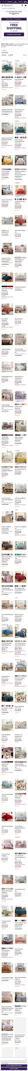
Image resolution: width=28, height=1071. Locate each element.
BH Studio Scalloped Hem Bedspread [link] (20, 679)
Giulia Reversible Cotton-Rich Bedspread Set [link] (7, 407)
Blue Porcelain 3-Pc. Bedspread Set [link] (20, 111)
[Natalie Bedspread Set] (7, 367)
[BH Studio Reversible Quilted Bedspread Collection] (20, 1025)
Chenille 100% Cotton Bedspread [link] (20, 203)
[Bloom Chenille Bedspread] (20, 784)
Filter (4, 55)
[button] (22, 5)
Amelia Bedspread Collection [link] (6, 736)
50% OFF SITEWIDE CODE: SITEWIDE (14, 11)
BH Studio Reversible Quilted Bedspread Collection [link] (20, 1037)
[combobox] (14, 8)
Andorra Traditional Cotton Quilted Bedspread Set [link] (7, 529)
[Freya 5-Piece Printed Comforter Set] (7, 190)
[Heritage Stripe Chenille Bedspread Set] (20, 1055)
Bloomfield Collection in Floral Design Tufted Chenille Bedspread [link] (7, 1039)
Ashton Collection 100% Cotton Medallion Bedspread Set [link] (20, 925)
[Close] (26, 1060)
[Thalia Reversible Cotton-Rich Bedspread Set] (7, 577)
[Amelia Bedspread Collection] (7, 725)
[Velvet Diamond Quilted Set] (7, 816)
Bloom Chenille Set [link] (19, 707)
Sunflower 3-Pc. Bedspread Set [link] (19, 736)
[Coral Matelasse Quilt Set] (20, 879)
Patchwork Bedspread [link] (20, 287)
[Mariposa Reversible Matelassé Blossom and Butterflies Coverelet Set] (7, 997)
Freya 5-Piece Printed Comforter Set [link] (7, 201)
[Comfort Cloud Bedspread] (20, 395)
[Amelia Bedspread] (20, 68)
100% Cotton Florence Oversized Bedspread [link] (20, 645)
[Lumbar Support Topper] (7, 967)
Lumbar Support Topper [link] (7, 978)
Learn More (3, 46)
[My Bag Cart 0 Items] (25, 5)
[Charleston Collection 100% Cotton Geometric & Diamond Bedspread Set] (20, 160)
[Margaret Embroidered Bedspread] (7, 879)
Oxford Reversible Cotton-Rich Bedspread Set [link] (20, 766)
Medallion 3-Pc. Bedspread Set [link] (5, 232)
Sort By (11, 55)
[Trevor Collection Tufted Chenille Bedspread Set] (7, 160)
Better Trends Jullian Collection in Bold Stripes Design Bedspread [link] (6, 559)
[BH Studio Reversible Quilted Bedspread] (7, 632)
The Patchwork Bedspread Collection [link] (20, 828)
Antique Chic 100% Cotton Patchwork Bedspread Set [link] (7, 260)
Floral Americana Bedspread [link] (19, 949)
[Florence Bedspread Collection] (7, 1055)
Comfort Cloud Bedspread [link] (18, 408)
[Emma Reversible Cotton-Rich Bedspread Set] (20, 339)
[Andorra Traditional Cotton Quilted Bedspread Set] (7, 517)
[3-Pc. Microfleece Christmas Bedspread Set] (20, 844)
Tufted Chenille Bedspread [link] (18, 1010)
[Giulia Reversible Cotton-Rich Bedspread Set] (7, 395)
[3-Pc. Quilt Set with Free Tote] (20, 545)
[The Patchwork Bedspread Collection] (20, 816)
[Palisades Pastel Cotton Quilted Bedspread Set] (7, 100)
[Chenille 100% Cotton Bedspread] (20, 190)
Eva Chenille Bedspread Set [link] (7, 616)
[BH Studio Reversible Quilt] (7, 68)
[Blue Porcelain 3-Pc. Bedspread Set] (20, 100)
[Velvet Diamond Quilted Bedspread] (7, 277)
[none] (7, 68)
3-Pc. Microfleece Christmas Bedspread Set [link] (20, 858)
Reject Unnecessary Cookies (14, 1065)
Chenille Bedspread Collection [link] (6, 922)
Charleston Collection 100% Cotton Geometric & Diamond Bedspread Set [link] (20, 174)
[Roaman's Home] (8, 5)
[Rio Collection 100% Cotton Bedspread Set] (20, 577)
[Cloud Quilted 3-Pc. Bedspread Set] (20, 248)
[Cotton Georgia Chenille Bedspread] (20, 128)
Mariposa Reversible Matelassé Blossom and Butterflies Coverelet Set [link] (7, 1009)
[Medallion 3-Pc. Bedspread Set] (7, 220)
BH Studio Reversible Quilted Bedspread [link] (7, 645)
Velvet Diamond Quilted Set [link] (7, 828)
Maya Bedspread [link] (6, 677)
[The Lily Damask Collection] (7, 844)
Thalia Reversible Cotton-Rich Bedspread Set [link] (7, 590)
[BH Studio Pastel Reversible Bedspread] (7, 458)
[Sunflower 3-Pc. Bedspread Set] (20, 725)
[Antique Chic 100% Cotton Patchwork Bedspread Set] (7, 248)
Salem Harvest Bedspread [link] (5, 765)
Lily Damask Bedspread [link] (20, 469)
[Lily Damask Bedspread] (20, 457)
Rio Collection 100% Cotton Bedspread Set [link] (20, 590)
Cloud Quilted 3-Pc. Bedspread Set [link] (19, 261)
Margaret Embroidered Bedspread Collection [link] (7, 139)
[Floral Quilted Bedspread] (7, 309)
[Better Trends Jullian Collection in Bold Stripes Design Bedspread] (7, 545)
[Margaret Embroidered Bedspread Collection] (7, 128)
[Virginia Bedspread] (7, 339)
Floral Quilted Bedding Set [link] (20, 232)
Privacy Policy (5, 1063)
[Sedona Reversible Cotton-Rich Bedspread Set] (7, 488)
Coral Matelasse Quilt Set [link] (20, 891)
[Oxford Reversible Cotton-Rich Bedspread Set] (20, 752)
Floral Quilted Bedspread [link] (5, 320)
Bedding (4, 50)
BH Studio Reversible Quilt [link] (7, 81)
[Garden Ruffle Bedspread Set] (7, 426)
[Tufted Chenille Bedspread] (20, 997)
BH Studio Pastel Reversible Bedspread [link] (7, 470)
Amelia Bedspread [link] (19, 80)
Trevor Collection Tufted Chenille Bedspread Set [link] (6, 174)
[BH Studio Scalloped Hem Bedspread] (20, 667)
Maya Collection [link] (19, 319)
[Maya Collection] (20, 309)
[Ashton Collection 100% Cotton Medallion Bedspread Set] (20, 911)
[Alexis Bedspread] (7, 939)
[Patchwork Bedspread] (20, 277)
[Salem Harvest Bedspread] (7, 752)
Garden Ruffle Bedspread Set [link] (5, 439)
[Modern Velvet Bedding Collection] (20, 967)
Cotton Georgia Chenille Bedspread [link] (19, 141)
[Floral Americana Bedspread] (20, 939)
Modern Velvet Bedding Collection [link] (20, 979)
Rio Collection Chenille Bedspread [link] (7, 709)
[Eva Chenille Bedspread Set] (7, 604)
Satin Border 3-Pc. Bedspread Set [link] (19, 378)
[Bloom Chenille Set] (20, 696)
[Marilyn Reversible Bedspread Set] (20, 604)
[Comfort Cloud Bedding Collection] (7, 784)
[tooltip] (4, 1)
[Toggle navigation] (2, 5)
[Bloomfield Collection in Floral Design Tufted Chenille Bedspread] (7, 1025)
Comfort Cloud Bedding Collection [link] (7, 796)
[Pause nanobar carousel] (12, 14)
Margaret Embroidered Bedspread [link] (7, 892)
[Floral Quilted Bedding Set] (20, 220)
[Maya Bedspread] (7, 666)
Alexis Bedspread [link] (6, 951)
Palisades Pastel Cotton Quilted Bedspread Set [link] (7, 111)
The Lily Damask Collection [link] (6, 855)
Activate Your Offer (14, 34)
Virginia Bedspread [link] (6, 349)
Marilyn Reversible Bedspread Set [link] (19, 616)
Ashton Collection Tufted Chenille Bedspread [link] (19, 439)
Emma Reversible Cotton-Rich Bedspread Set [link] (20, 351)
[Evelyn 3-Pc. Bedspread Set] (20, 517)
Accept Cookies (14, 1068)
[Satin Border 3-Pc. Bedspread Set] (20, 367)
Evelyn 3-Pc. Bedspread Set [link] (20, 528)
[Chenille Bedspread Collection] (7, 911)
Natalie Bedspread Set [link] (7, 377)
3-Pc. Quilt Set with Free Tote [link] (20, 558)
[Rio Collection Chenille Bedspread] (7, 696)
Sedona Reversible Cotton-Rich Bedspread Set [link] (7, 500)
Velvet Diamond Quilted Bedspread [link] (7, 290)
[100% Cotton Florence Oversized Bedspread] (20, 632)
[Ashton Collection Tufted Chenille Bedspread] (20, 426)
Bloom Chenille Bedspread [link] (18, 797)
